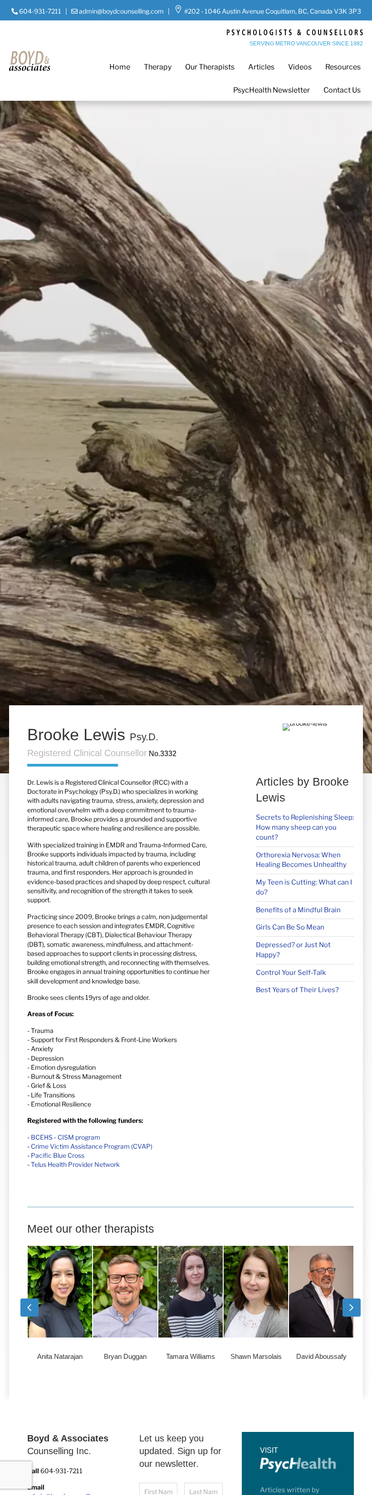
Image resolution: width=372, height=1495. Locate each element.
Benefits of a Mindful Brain (298, 910)
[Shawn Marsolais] (190, 1307)
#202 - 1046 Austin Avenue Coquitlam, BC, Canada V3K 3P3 (272, 11)
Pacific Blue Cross (57, 1155)
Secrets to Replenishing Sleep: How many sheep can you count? (305, 827)
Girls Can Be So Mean (290, 927)
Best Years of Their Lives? (297, 990)
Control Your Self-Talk (291, 973)
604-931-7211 (40, 11)
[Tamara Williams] (125, 1307)
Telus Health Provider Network (75, 1164)
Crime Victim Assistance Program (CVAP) (91, 1146)
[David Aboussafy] (256, 1307)
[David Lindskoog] (321, 1307)
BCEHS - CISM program (65, 1137)
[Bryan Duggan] (60, 1307)
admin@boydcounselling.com (121, 11)
